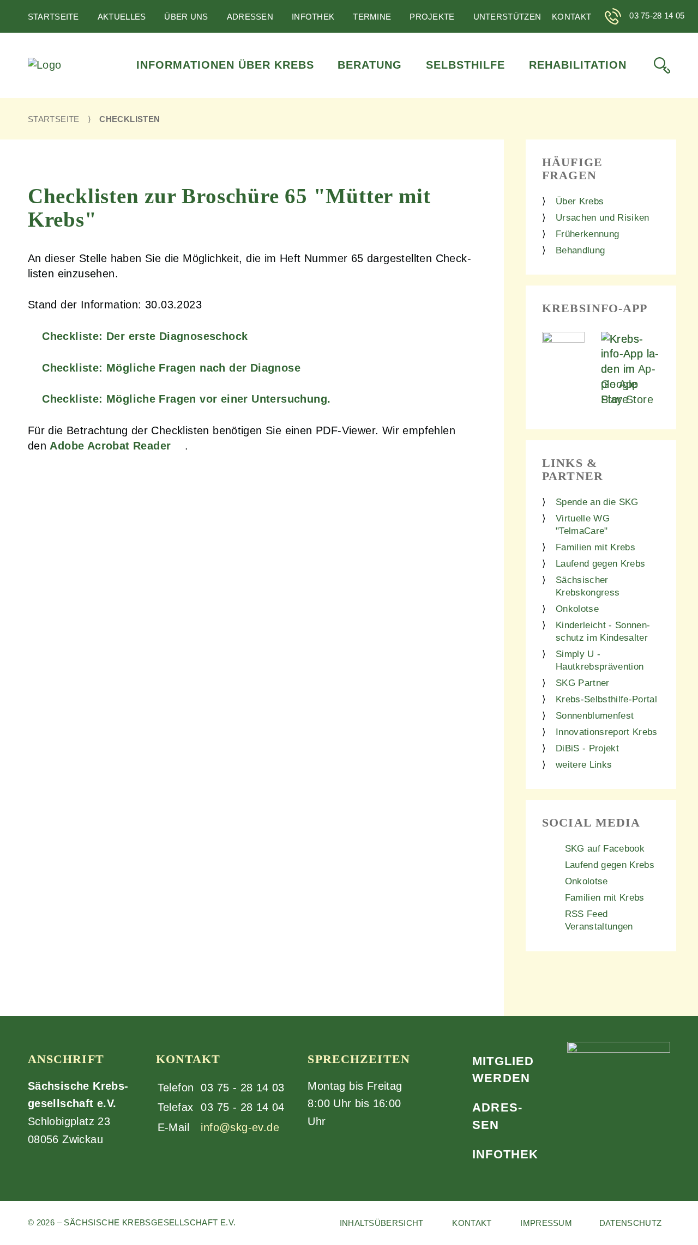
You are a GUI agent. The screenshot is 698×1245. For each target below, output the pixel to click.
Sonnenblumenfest (595, 715)
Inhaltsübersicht (382, 1223)
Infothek (313, 16)
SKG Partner (583, 683)
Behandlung (580, 250)
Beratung (370, 65)
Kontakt (571, 16)
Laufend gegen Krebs (600, 563)
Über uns (186, 16)
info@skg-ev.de (240, 1127)
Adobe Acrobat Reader (110, 446)
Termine (372, 16)
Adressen (250, 16)
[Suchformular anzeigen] (662, 65)
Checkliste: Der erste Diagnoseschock (145, 336)
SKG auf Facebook (605, 848)
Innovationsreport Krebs (607, 732)
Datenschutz (630, 1223)
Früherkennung (587, 234)
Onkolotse (577, 609)
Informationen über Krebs (225, 65)
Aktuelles (122, 16)
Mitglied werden (503, 1069)
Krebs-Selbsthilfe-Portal (606, 699)
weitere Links (584, 765)
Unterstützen (507, 16)
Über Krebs (580, 201)
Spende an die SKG (597, 502)
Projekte (432, 16)
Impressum (546, 1223)
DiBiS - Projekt (587, 748)
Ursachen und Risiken (602, 217)
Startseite (53, 16)
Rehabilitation (578, 65)
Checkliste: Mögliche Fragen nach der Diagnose (171, 368)
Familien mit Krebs (595, 547)
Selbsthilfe (465, 65)
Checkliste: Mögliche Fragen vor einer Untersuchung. (186, 399)
